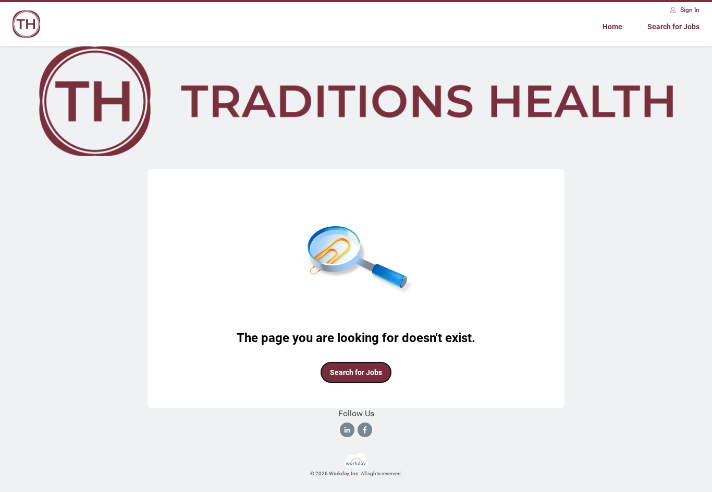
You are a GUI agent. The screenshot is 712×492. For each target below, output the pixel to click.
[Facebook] (365, 430)
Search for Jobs (673, 26)
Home (612, 26)
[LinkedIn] (347, 430)
